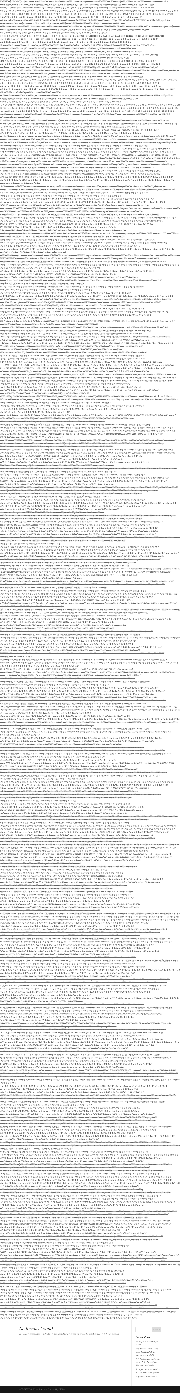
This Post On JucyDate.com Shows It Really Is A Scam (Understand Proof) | (147, 1362)
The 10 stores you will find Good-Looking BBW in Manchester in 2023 (146, 1352)
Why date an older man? (146, 1376)
